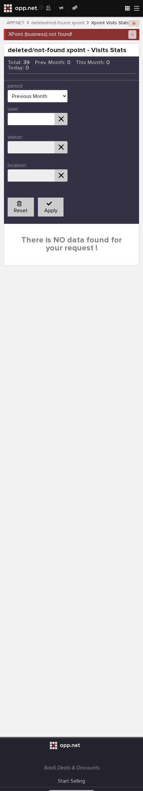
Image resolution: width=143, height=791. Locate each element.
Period (15, 86)
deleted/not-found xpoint (57, 23)
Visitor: (15, 137)
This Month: (90, 62)
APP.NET (16, 23)
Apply (51, 210)
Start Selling (71, 781)
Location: (17, 165)
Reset (21, 210)
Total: (15, 62)
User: (13, 109)
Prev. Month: (50, 62)
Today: (16, 67)
